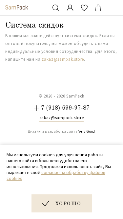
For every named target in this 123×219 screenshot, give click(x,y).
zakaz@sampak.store (63, 59)
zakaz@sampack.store (61, 117)
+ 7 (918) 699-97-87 (62, 108)
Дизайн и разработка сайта (61, 131)
